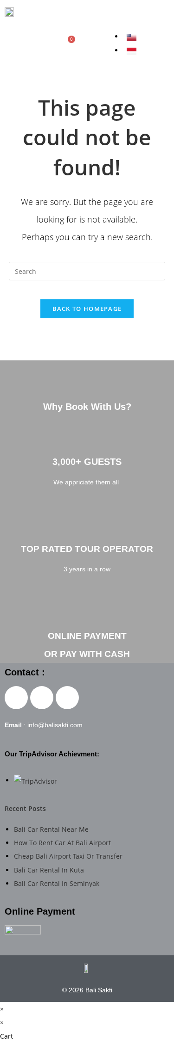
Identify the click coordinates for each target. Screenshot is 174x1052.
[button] (147, 14)
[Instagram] (23, 43)
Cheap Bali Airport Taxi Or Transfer (68, 856)
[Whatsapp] (47, 43)
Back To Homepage (87, 308)
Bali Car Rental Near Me (51, 829)
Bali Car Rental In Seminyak (56, 883)
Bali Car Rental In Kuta (49, 870)
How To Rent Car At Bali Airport (62, 842)
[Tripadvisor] (35, 43)
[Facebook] (11, 43)
